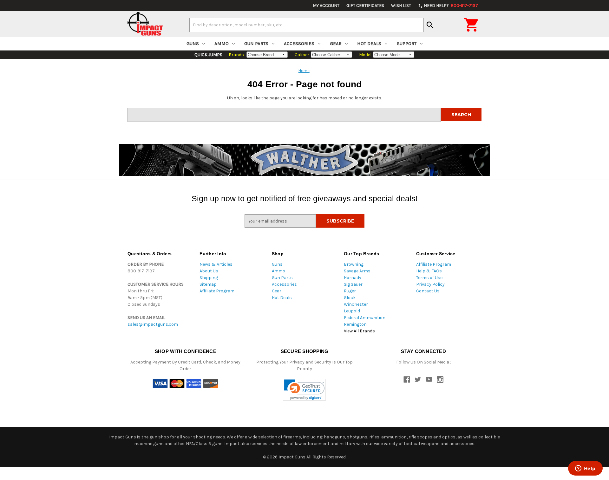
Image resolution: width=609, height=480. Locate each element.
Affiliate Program (217, 291)
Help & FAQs (429, 271)
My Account (326, 5)
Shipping (209, 277)
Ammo (221, 43)
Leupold (352, 311)
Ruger (350, 291)
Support (406, 43)
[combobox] (306, 25)
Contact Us (428, 291)
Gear (336, 43)
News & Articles (216, 264)
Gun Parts (256, 43)
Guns (193, 43)
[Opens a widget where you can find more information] (585, 469)
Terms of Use (429, 277)
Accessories (299, 43)
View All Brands (359, 331)
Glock (350, 297)
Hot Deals (369, 43)
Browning (353, 264)
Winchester (356, 304)
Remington (355, 324)
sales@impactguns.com (153, 324)
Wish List (401, 5)
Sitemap (208, 284)
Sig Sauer (353, 284)
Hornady (352, 277)
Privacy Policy (430, 284)
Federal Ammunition (364, 317)
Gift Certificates (365, 5)
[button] (304, 389)
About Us (209, 271)
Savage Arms (357, 271)
